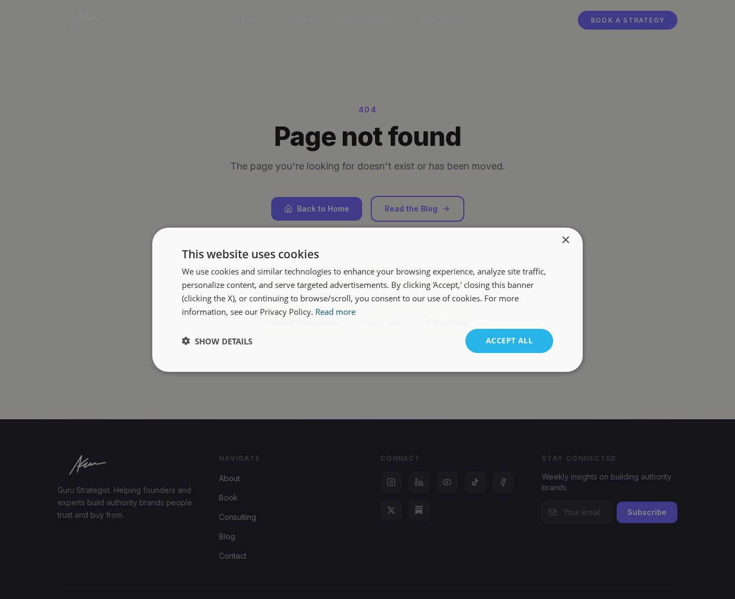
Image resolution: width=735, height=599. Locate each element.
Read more (335, 311)
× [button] (565, 240)
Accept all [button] (509, 340)
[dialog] (367, 299)
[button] (217, 341)
